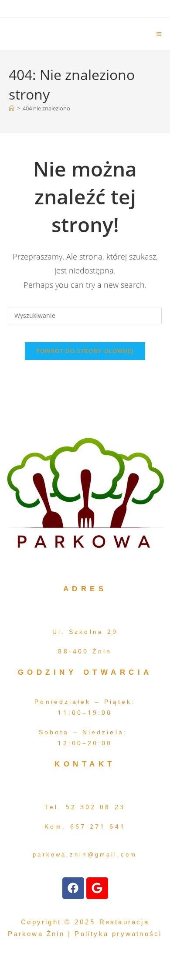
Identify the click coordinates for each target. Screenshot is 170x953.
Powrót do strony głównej (85, 351)
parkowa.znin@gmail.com (85, 854)
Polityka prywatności (116, 934)
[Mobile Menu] (159, 34)
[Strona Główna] (11, 108)
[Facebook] (73, 888)
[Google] (97, 888)
